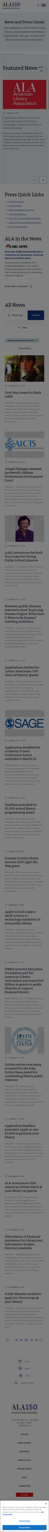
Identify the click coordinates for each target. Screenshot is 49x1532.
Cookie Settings (24, 1521)
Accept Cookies (24, 1527)
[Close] (46, 1503)
